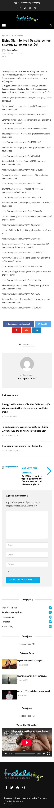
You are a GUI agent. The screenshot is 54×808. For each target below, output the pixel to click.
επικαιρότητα (17, 36)
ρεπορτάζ (6, 622)
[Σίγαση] (44, 753)
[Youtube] (30, 8)
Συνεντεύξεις (26, 3)
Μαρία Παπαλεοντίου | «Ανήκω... (30, 661)
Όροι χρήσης (42, 798)
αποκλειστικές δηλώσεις (12, 612)
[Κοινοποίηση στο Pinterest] (16, 330)
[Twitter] (11, 787)
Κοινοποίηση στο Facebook (19, 324)
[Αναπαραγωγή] (5, 753)
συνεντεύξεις (7, 626)
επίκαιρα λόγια (8, 617)
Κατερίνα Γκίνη (12, 50)
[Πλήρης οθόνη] (48, 753)
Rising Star (28, 344)
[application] (27, 742)
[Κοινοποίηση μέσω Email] (36, 330)
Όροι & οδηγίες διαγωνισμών (15, 801)
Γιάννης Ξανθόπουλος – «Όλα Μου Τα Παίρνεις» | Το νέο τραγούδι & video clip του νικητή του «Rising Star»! (26, 408)
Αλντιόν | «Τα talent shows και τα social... (34, 691)
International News (9, 608)
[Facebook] (6, 787)
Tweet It (44, 324)
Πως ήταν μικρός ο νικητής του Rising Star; (22, 446)
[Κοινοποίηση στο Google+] (26, 330)
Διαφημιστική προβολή (30, 798)
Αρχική (16, 3)
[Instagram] (35, 8)
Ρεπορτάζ (36, 3)
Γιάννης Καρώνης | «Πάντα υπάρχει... (32, 676)
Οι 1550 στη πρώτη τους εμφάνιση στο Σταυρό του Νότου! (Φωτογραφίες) (32, 480)
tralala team (17, 798)
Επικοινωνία (8, 798)
